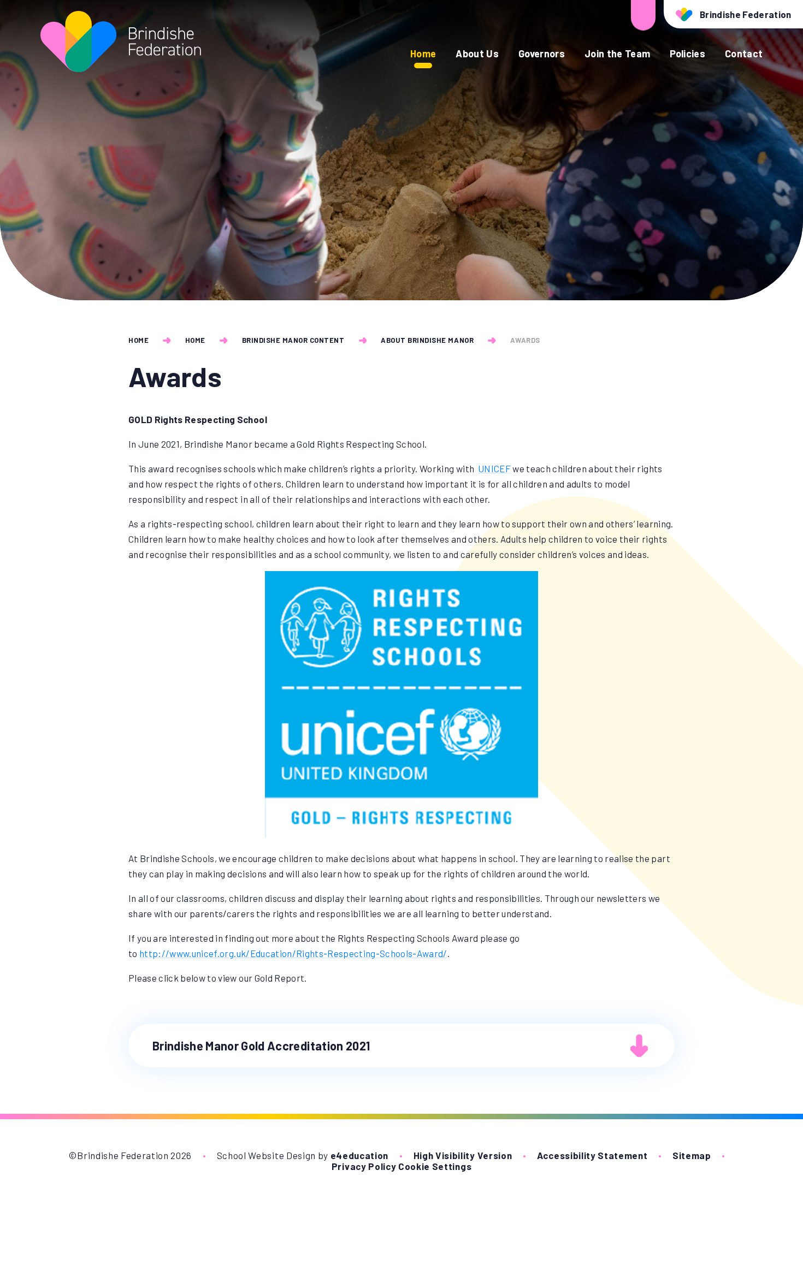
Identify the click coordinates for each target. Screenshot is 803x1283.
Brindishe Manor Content (293, 340)
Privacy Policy (364, 1166)
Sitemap (691, 1155)
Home (138, 340)
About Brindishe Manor (427, 340)
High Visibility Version (463, 1155)
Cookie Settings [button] (434, 1166)
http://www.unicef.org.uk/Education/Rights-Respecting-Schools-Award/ (293, 953)
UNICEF (494, 468)
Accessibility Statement (592, 1155)
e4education (359, 1155)
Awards (525, 340)
